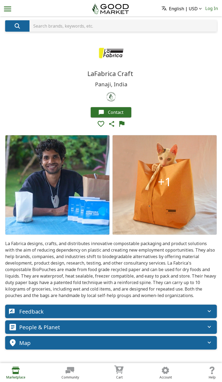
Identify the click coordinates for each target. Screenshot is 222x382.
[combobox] (123, 26)
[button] (183, 9)
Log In (211, 8)
